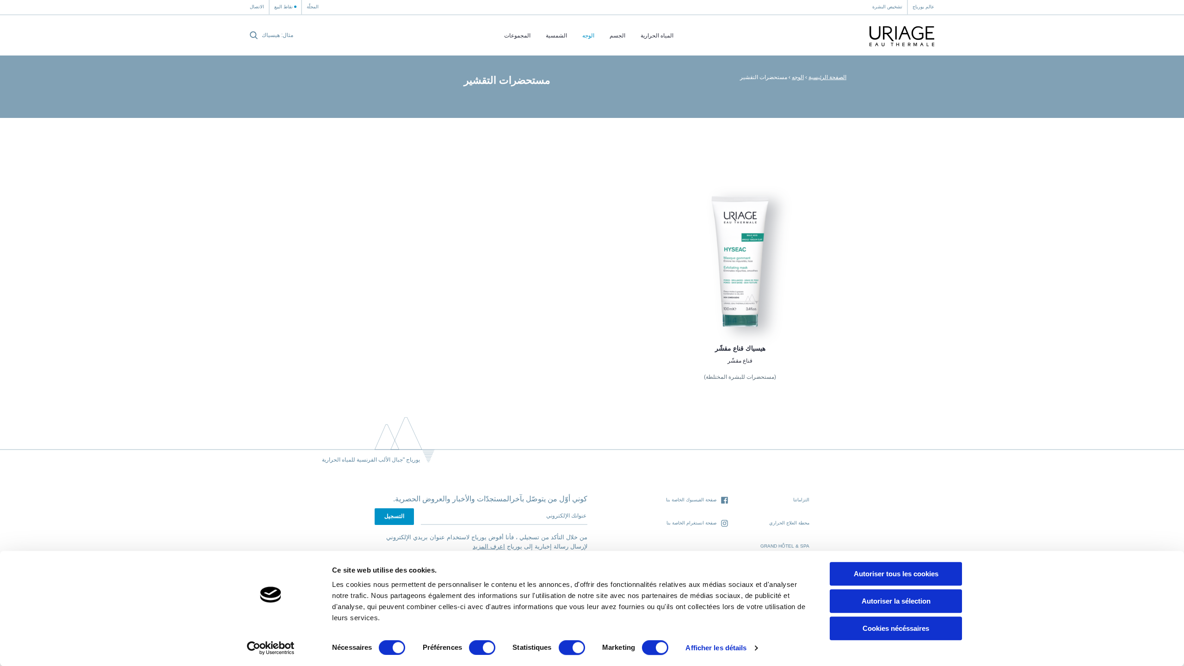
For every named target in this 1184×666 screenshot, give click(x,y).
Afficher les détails (715, 648)
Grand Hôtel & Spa (784, 546)
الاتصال (257, 6)
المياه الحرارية (657, 35)
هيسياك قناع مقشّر (740, 348)
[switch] (482, 647)
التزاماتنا (801, 499)
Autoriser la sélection (896, 601)
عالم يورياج (923, 6)
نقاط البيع (283, 6)
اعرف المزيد (489, 546)
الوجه (588, 35)
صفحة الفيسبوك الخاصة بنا (691, 499)
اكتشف (740, 308)
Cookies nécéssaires (896, 628)
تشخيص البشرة (887, 6)
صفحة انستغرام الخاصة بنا (691, 522)
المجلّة (313, 6)
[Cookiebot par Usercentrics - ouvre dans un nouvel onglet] (270, 648)
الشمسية (556, 35)
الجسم (617, 35)
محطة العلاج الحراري (789, 522)
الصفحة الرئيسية (827, 77)
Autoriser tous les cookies (896, 574)
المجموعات (517, 35)
